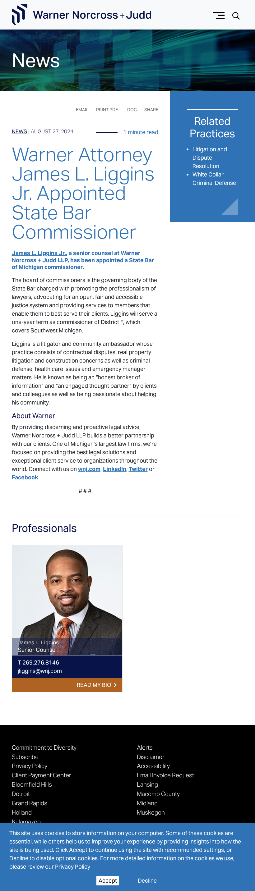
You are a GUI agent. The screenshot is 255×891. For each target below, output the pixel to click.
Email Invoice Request (165, 775)
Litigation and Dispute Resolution (209, 158)
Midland (147, 803)
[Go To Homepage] (81, 14)
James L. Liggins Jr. (39, 253)
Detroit (21, 793)
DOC (132, 109)
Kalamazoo (26, 821)
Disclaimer (151, 757)
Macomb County (158, 793)
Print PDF (107, 109)
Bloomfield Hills (32, 784)
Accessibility (153, 766)
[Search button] (236, 15)
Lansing (147, 784)
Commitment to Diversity (44, 747)
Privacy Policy (72, 866)
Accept (108, 880)
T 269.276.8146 (38, 662)
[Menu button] (219, 15)
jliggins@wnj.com (40, 670)
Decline (147, 880)
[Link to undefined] (67, 600)
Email (82, 109)
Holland (22, 812)
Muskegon (151, 812)
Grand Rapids (29, 803)
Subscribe (25, 757)
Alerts (145, 747)
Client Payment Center (41, 775)
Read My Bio (94, 684)
